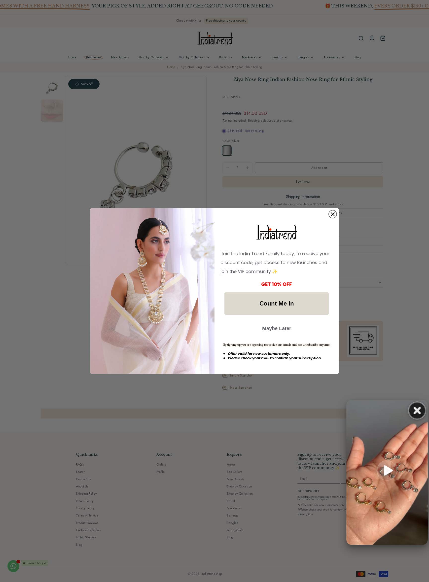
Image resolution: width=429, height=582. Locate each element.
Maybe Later (276, 328)
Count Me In (276, 303)
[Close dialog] (333, 214)
